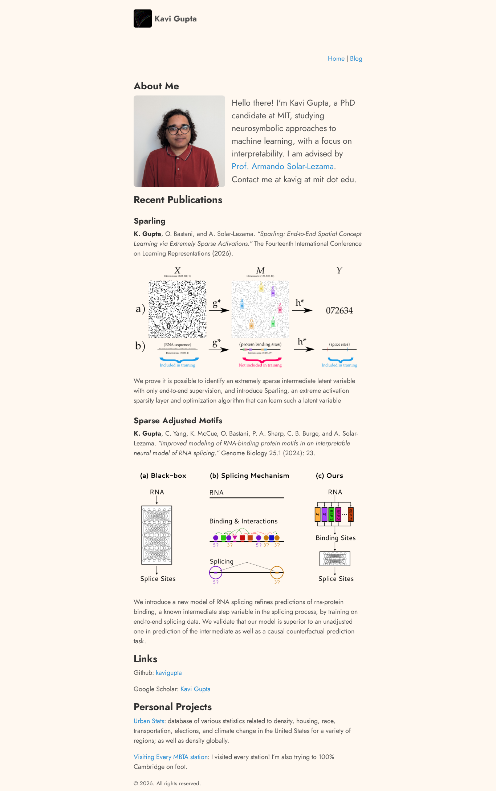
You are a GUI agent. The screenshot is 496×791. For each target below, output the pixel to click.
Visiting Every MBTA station (171, 757)
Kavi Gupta (174, 19)
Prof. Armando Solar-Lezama (283, 166)
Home (337, 58)
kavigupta (169, 672)
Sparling (150, 221)
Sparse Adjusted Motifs (178, 420)
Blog (356, 58)
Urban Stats (149, 721)
